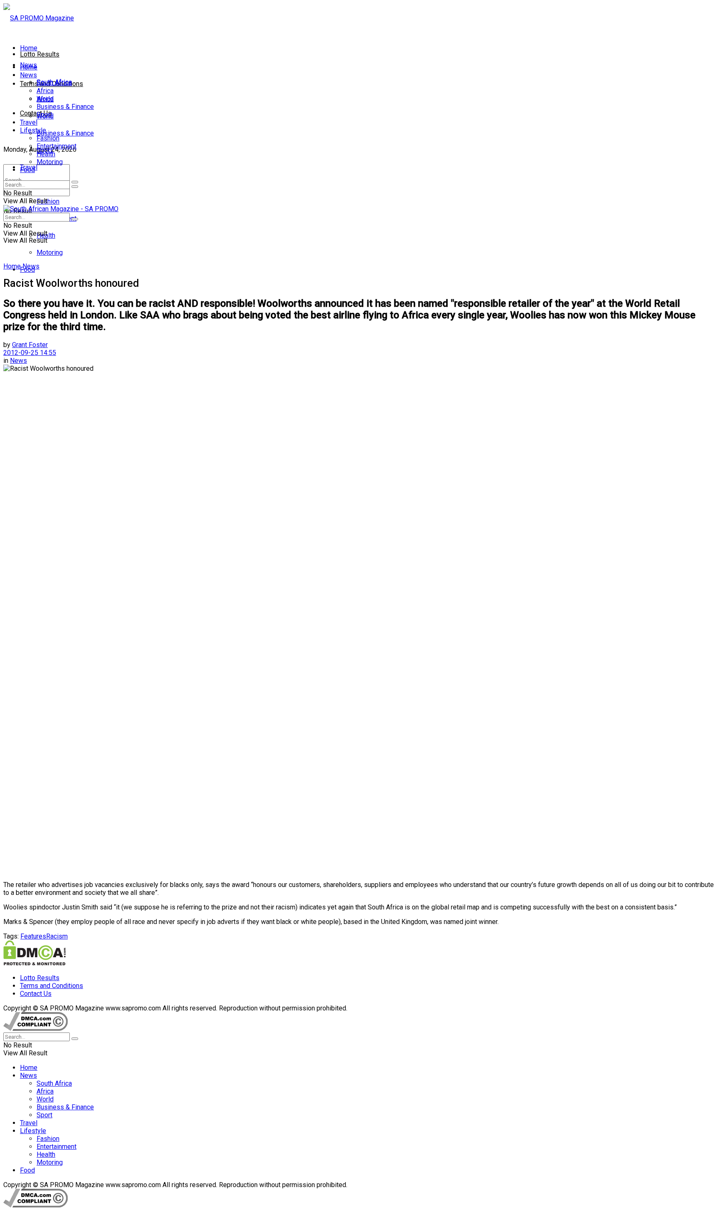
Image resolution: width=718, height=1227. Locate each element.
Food (27, 170)
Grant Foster (30, 345)
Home (28, 48)
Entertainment (56, 146)
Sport (44, 114)
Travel (28, 122)
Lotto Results (39, 54)
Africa (45, 91)
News (28, 75)
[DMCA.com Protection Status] (34, 963)
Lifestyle (33, 130)
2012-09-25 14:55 (29, 353)
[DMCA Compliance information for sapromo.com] (35, 1028)
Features (33, 936)
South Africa (54, 83)
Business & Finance (65, 133)
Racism (57, 936)
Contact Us (36, 113)
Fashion (48, 201)
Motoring (50, 252)
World (45, 99)
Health (46, 154)
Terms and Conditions (51, 986)
